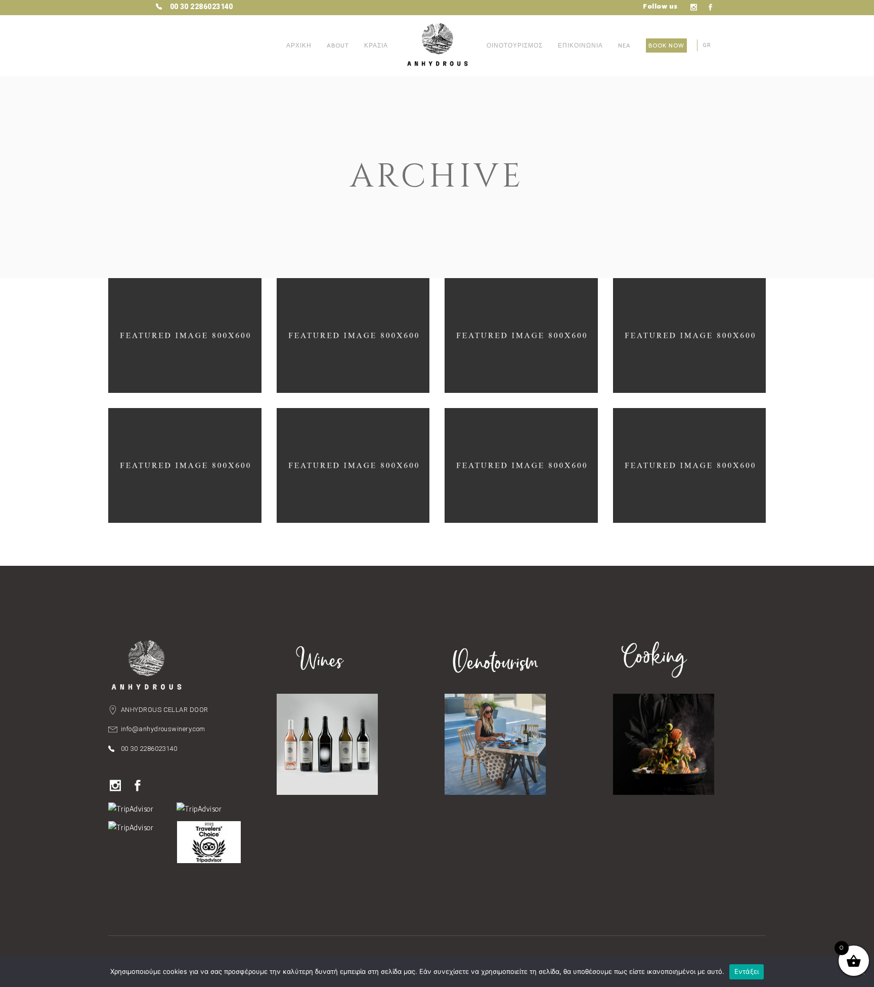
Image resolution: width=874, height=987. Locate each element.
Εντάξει (746, 971)
